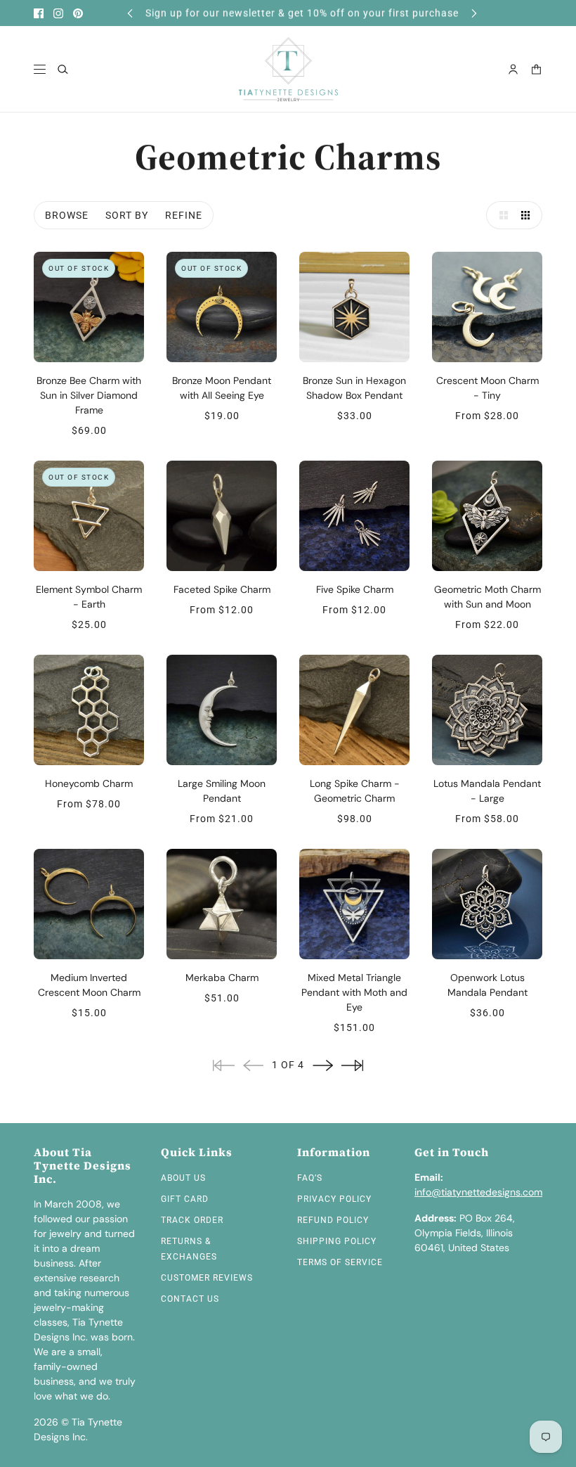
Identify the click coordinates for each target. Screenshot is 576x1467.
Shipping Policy (337, 1241)
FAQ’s (309, 1178)
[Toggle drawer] (40, 69)
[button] (500, 215)
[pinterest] (78, 13)
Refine (183, 215)
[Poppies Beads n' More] (288, 69)
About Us (183, 1178)
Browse (67, 215)
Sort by (126, 215)
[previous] (130, 13)
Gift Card (185, 1199)
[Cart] (536, 69)
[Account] (513, 69)
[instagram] (58, 13)
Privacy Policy (334, 1199)
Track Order (192, 1220)
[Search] (63, 69)
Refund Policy (333, 1220)
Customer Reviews (207, 1278)
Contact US (190, 1299)
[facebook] (38, 13)
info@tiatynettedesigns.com (478, 1192)
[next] (474, 13)
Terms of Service (340, 1262)
